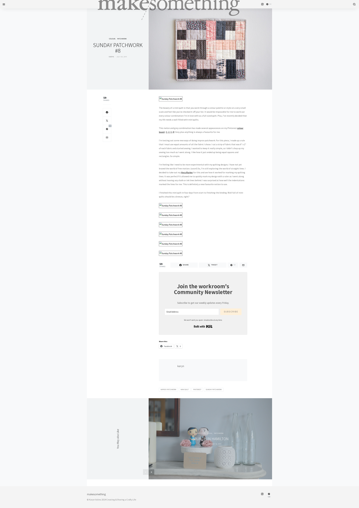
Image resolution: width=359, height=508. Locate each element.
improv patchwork (168, 389)
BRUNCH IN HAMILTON (210, 438)
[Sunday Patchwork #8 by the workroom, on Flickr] (170, 98)
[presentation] (146, 472)
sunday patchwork (214, 389)
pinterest (197, 389)
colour (112, 39)
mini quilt (185, 389)
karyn (111, 57)
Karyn (202, 444)
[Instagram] (262, 4)
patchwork (122, 39)
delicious (201, 433)
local (209, 433)
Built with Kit (203, 326)
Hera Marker (187, 172)
